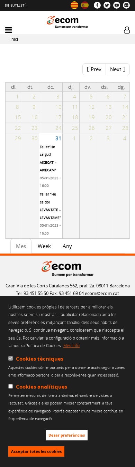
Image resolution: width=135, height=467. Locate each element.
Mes (24, 248)
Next (115, 69)
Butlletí (18, 5)
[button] (8, 30)
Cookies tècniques (39, 358)
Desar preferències (66, 435)
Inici (14, 39)
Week (44, 245)
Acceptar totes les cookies (36, 451)
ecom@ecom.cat (102, 293)
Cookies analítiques (41, 386)
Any (67, 245)
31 (58, 138)
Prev (96, 69)
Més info (71, 345)
